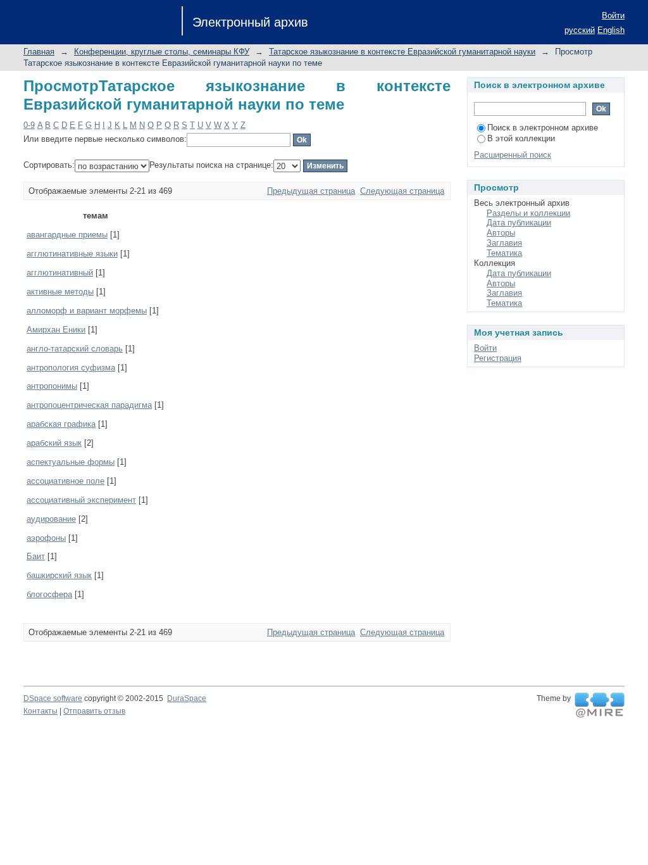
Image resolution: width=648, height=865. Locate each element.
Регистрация (497, 358)
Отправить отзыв (94, 711)
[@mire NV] (600, 705)
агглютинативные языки (72, 253)
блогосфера (49, 594)
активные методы (60, 291)
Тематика (504, 253)
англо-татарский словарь (75, 348)
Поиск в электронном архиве (542, 127)
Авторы (501, 232)
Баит (36, 556)
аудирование (51, 519)
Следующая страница (402, 191)
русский (579, 30)
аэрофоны (46, 538)
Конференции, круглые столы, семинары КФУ (161, 51)
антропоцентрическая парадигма (89, 405)
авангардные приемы (67, 234)
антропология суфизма (71, 367)
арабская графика (61, 424)
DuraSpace (186, 698)
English (611, 30)
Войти (613, 15)
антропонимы (52, 386)
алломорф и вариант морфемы (87, 310)
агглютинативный (60, 272)
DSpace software (52, 698)
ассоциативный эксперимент (81, 500)
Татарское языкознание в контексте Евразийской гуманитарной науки (402, 51)
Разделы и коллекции (528, 213)
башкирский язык (59, 575)
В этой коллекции (521, 138)
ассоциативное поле (65, 481)
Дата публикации (519, 222)
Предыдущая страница (311, 191)
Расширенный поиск (512, 155)
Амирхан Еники (56, 329)
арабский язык (54, 443)
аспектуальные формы (71, 462)
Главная (38, 51)
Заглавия (504, 243)
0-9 (29, 125)
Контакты (40, 711)
